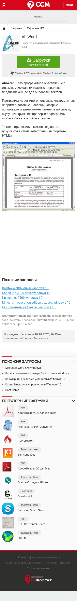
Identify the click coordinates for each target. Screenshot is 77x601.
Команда (23, 557)
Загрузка (38, 62)
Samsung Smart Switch (32, 510)
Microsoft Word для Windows (23, 367)
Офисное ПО (35, 28)
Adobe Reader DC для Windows (37, 412)
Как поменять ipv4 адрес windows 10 (28, 307)
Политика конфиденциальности (24, 562)
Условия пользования (44, 557)
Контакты (51, 562)
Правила (65, 562)
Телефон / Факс (29, 449)
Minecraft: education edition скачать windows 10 (36, 302)
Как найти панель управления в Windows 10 (33, 384)
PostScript (26, 491)
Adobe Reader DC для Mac (34, 468)
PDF (23, 407)
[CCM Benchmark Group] (38, 579)
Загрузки (16, 28)
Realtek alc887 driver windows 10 (25, 288)
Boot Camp (12, 390)
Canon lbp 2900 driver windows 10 (26, 293)
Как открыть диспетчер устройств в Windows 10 (35, 378)
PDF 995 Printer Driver (31, 524)
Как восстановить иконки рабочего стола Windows (37, 373)
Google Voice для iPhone (33, 482)
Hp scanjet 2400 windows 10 (22, 298)
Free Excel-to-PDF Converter (35, 426)
